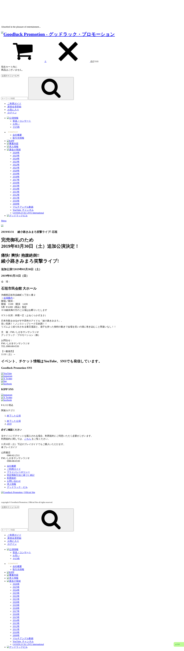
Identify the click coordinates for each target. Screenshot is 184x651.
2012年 (16, 195)
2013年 (16, 192)
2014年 (16, 189)
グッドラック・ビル (17, 487)
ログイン (12, 112)
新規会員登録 (14, 106)
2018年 (16, 177)
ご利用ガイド (14, 103)
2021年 (16, 167)
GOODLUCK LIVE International (28, 213)
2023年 (16, 161)
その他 (16, 127)
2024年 (16, 158)
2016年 (16, 183)
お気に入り (13, 109)
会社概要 (17, 135)
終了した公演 (14, 415)
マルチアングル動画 (23, 207)
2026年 (16, 152)
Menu (3, 221)
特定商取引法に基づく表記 (20, 475)
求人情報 (11, 484)
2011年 (16, 198)
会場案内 (8, 298)
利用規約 (11, 478)
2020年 (16, 171)
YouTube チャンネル (23, 210)
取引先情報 (18, 138)
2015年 (16, 186)
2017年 (16, 180)
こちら (28, 439)
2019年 (16, 174)
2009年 (16, 204)
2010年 (16, 201)
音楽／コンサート (22, 121)
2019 (9, 424)
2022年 (16, 164)
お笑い (16, 124)
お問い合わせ (14, 481)
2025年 (16, 155)
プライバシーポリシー (18, 472)
